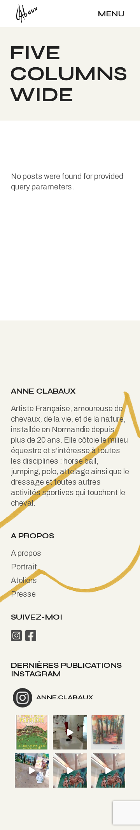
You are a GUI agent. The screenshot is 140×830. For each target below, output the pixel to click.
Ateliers (24, 580)
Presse (23, 594)
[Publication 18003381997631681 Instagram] (70, 770)
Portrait (24, 566)
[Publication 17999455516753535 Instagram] (70, 732)
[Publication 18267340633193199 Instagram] (32, 770)
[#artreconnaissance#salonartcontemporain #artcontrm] (108, 732)
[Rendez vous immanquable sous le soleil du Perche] (32, 732)
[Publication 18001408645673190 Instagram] (108, 770)
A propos (26, 553)
